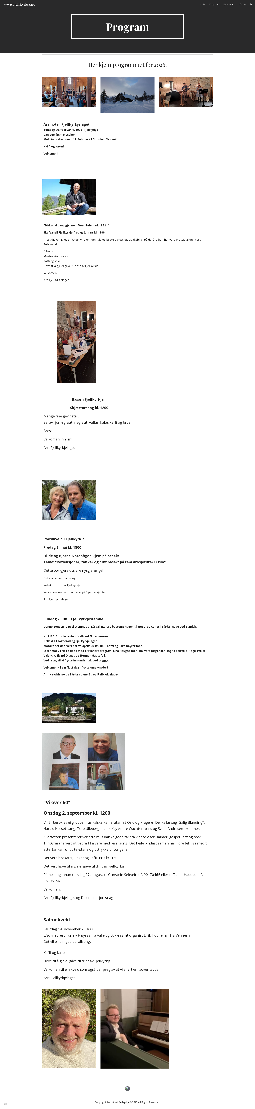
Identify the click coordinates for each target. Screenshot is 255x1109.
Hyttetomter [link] (229, 4)
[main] (127, 26)
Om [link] (241, 4)
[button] (251, 4)
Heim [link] (203, 4)
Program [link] (214, 4)
